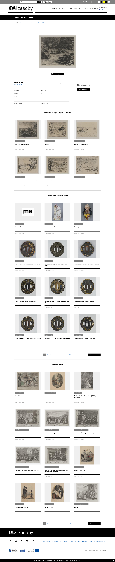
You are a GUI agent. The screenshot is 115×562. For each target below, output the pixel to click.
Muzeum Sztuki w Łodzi (13, 1)
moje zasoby (94, 8)
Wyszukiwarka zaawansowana (47, 2)
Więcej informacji (83, 89)
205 (70, 355)
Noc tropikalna (41, 22)
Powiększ (58, 74)
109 (70, 523)
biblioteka (77, 8)
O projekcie (65, 541)
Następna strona (94, 355)
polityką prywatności (75, 560)
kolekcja (54, 8)
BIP (60, 541)
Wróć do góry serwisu (99, 541)
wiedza (70, 8)
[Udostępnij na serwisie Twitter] (64, 83)
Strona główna (23, 22)
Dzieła (32, 22)
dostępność (86, 8)
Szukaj (39, 1)
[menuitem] (55, 8)
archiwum (62, 8)
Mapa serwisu (55, 541)
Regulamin (84, 541)
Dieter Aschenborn (20, 82)
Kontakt (90, 541)
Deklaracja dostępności (75, 541)
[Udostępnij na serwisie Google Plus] (62, 83)
